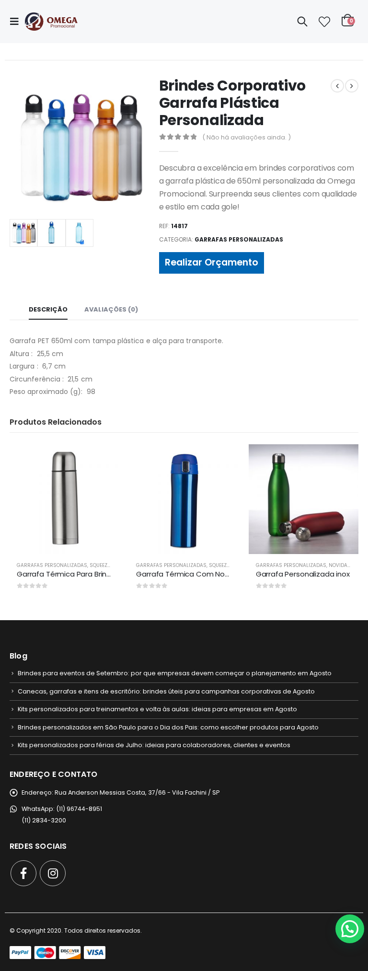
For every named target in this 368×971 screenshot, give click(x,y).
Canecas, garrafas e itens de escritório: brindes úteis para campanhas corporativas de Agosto (166, 691)
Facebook (23, 873)
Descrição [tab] (48, 309)
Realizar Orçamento (211, 262)
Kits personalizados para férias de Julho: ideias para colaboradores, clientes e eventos (154, 745)
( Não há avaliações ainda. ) (246, 137)
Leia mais (103, 460)
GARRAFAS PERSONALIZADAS (239, 239)
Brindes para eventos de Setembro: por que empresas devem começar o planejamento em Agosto (175, 673)
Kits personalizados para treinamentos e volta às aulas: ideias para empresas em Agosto (157, 709)
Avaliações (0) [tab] (111, 309)
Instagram (53, 873)
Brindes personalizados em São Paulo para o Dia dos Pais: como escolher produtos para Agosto (168, 727)
